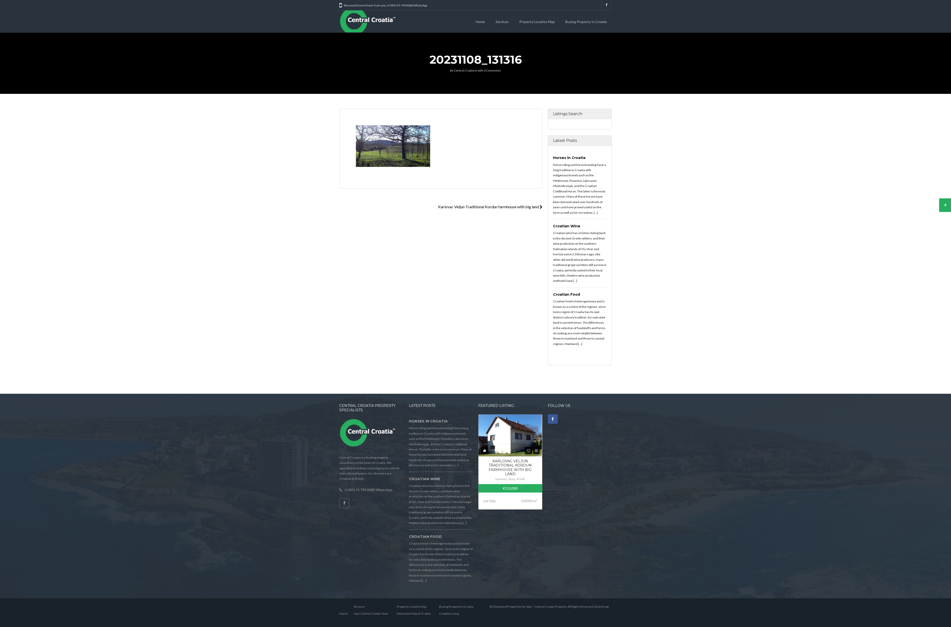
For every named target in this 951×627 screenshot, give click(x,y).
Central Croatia (464, 70)
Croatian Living (449, 613)
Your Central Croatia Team (371, 613)
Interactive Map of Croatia (414, 613)
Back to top (601, 606)
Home (480, 22)
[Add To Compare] (536, 450)
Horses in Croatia (569, 158)
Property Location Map (537, 22)
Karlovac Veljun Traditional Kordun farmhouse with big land (489, 206)
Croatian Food (566, 294)
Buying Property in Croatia (586, 22)
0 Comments (492, 70)
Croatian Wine (566, 226)
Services (502, 22)
